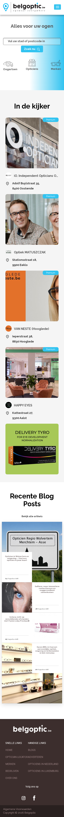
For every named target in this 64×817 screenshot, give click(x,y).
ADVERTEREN (35, 757)
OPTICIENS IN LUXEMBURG (43, 771)
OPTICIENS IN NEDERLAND (43, 764)
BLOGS (32, 750)
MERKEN (10, 764)
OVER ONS (11, 778)
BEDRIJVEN (11, 771)
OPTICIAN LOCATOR (16, 757)
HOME (8, 750)
